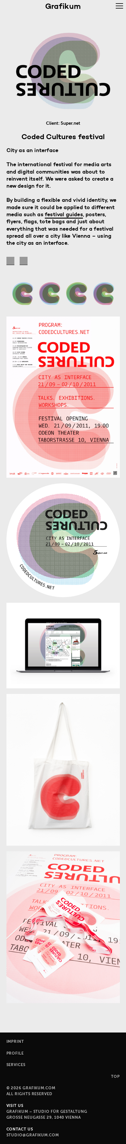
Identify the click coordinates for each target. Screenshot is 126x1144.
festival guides (64, 214)
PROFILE (15, 1053)
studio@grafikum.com (32, 1135)
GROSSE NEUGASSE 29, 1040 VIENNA (43, 1117)
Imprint (15, 1041)
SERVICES (15, 1065)
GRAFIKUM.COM (39, 1088)
